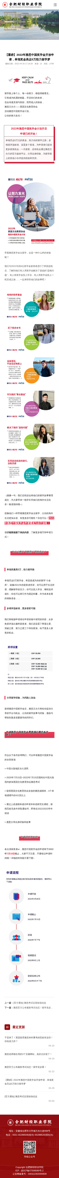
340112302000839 (37, 1174)
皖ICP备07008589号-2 (32, 1170)
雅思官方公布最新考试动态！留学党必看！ (34, 1007)
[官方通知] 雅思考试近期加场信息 (29, 1003)
